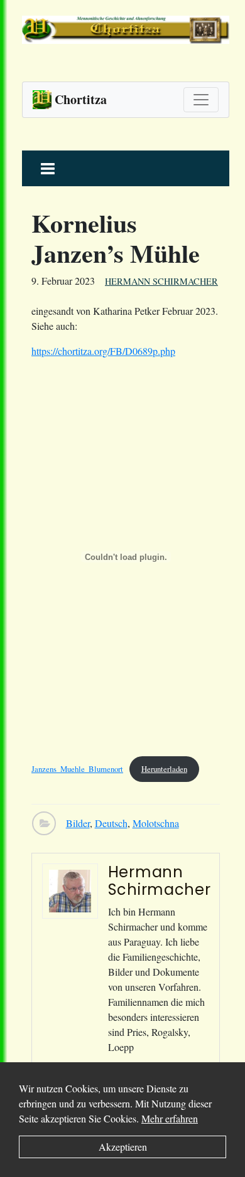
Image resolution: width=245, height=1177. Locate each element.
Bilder (78, 823)
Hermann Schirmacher (161, 281)
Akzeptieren (123, 1146)
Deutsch (111, 823)
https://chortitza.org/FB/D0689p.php (103, 350)
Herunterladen (164, 768)
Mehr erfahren (169, 1118)
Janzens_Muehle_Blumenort (77, 768)
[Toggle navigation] (201, 99)
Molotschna (156, 823)
